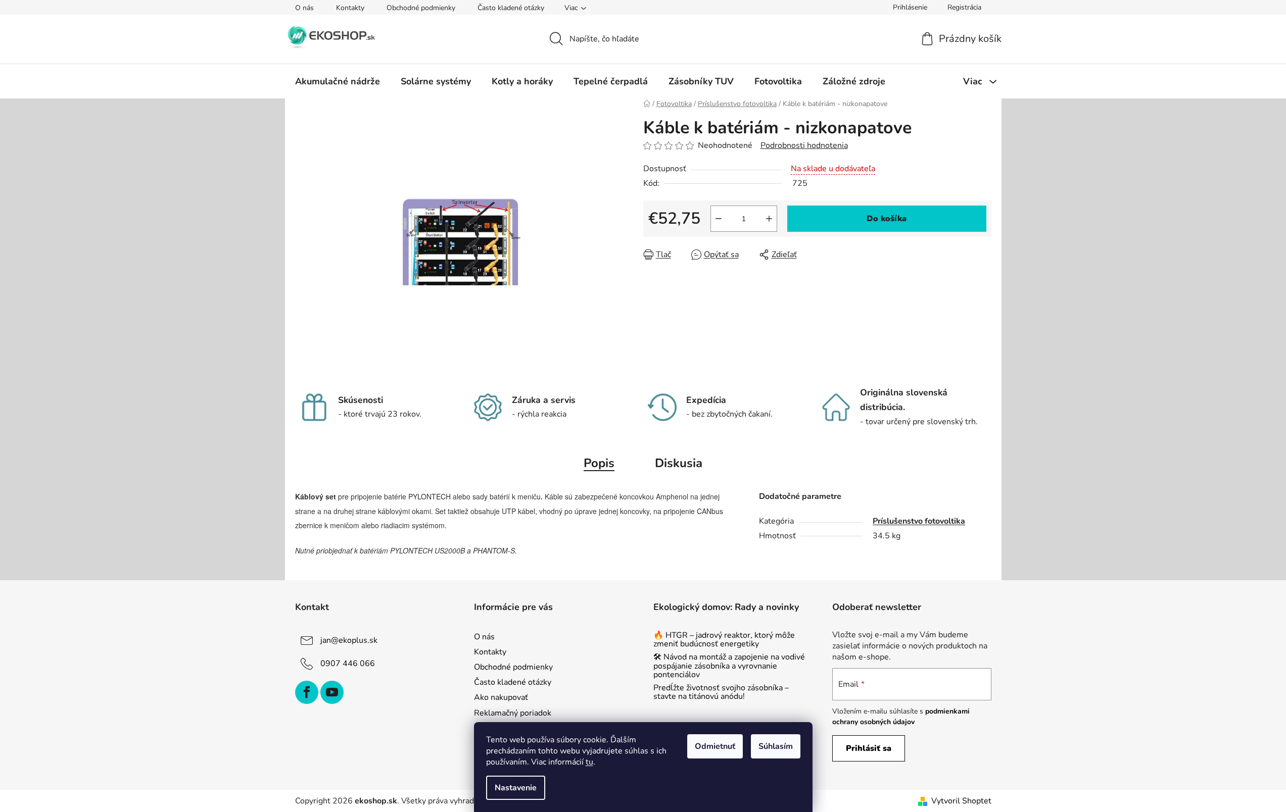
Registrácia (964, 7)
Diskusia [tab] (678, 463)
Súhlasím (775, 746)
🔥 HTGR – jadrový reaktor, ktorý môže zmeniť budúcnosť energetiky (724, 640)
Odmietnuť (715, 746)
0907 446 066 (347, 663)
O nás (304, 8)
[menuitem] (337, 81)
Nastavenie (516, 787)
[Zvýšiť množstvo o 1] (769, 218)
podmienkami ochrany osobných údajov (901, 716)
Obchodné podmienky (421, 8)
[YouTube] (332, 692)
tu (589, 762)
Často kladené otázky (511, 8)
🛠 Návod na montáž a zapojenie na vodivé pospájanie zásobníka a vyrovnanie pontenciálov (729, 666)
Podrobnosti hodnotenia (804, 145)
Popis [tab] (599, 463)
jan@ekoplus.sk (348, 640)
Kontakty (350, 8)
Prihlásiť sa (868, 748)
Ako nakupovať (501, 697)
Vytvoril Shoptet (961, 800)
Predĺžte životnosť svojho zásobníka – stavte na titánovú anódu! (721, 692)
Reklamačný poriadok (512, 713)
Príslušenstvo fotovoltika (919, 521)
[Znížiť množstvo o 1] (718, 218)
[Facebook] (306, 692)
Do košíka (887, 218)
